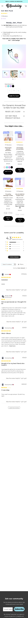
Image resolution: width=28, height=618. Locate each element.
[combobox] (20, 268)
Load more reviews (14, 407)
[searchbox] (7, 264)
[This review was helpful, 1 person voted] (22, 321)
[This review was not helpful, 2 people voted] (24, 290)
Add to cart (14, 96)
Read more (12, 346)
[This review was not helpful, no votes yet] (24, 321)
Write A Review (14, 257)
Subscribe (19, 609)
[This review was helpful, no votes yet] (22, 290)
